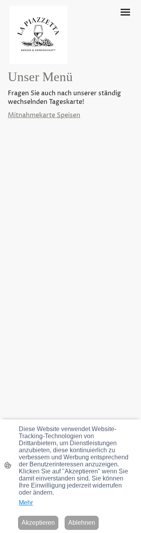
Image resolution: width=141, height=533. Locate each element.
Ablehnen (81, 522)
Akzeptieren (38, 522)
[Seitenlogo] (38, 35)
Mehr (26, 502)
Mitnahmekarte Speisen (44, 115)
